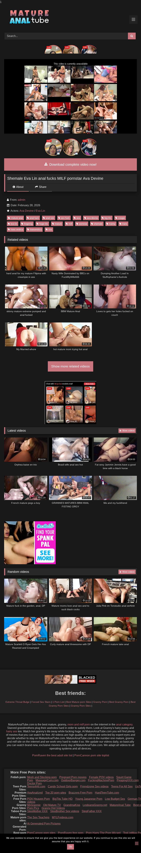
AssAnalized (35, 792)
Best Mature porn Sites (78, 702)
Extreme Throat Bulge (17, 702)
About (19, 186)
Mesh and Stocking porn (42, 777)
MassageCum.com (47, 780)
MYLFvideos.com (62, 817)
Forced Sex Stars (40, 702)
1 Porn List (58, 702)
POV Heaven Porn (38, 798)
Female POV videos (101, 777)
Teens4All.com (36, 786)
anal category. (124, 724)
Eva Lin (40, 210)
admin (21, 199)
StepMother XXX (37, 811)
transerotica (36, 229)
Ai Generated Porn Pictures (44, 823)
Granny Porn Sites (81, 705)
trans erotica (17, 229)
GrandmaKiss (71, 805)
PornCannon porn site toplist (91, 755)
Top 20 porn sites (55, 792)
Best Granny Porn (119, 702)
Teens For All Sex (122, 786)
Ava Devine (26, 210)
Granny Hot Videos (53, 808)
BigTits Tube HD (62, 798)
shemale (98, 224)
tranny (112, 224)
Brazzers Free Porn (80, 792)
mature (58, 224)
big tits (108, 218)
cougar (121, 218)
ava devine (92, 218)
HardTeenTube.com (107, 792)
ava (78, 218)
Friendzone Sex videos (94, 786)
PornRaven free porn (70, 832)
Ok (70, 846)
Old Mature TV (52, 805)
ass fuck (65, 218)
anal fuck (34, 218)
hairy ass (11, 731)
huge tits (43, 224)
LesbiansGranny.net (95, 805)
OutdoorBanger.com (73, 780)
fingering (28, 224)
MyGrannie (34, 805)
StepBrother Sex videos (64, 811)
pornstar (83, 224)
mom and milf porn (78, 724)
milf (70, 224)
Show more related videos (70, 366)
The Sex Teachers (38, 817)
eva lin (14, 224)
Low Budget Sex (115, 798)
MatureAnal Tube (120, 805)
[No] (136, 843)
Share (42, 186)
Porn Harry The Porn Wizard (103, 832)
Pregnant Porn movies (72, 777)
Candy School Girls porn (63, 786)
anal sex (50, 218)
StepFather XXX (92, 811)
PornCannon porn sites (41, 832)
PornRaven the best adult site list (52, 755)
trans (124, 224)
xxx (50, 229)
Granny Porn (100, 702)
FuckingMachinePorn (101, 780)
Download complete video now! (72, 164)
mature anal (17, 218)
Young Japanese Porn (88, 798)
